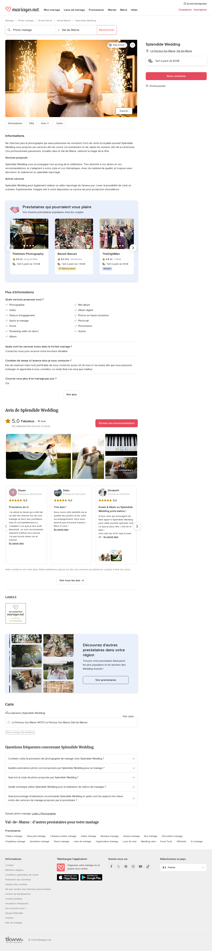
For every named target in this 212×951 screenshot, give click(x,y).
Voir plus (71, 394)
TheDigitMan (111, 254)
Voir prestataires (105, 680)
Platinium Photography (28, 254)
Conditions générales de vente (21, 874)
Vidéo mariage (88, 836)
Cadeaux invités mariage (63, 836)
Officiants (181, 841)
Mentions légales (14, 870)
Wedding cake (148, 841)
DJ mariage (197, 841)
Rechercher (106, 30)
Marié (123, 10)
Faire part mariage (36, 836)
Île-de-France (45, 20)
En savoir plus (16, 543)
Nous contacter (176, 76)
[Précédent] (10, 247)
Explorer (124, 110)
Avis (45, 123)
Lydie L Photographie (44, 813)
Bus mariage (150, 836)
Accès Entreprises (196, 3)
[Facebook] (111, 866)
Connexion (185, 9)
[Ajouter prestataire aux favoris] (132, 45)
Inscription (200, 9)
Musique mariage (110, 836)
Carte (59, 123)
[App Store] (68, 880)
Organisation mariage (107, 841)
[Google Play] (91, 880)
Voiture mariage (131, 836)
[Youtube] (140, 866)
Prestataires (96, 10)
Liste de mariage (82, 841)
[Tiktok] (148, 866)
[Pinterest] (126, 866)
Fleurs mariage (61, 841)
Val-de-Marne (64, 20)
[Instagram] (133, 866)
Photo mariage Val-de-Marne (20, 732)
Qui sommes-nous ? (15, 908)
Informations (15, 123)
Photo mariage (26, 20)
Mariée (112, 10)
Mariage (9, 20)
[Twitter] (119, 866)
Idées (134, 10)
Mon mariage (52, 10)
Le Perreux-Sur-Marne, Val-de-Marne (171, 51)
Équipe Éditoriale (14, 913)
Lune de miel (129, 841)
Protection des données (18, 879)
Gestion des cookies (16, 884)
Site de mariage (13, 922)
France (171, 867)
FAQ (31, 123)
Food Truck (166, 841)
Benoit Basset (67, 254)
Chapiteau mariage (15, 841)
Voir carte (128, 716)
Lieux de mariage (74, 10)
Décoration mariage (172, 836)
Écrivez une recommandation (116, 423)
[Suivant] (133, 247)
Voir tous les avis (69, 580)
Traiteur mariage (13, 836)
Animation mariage (39, 841)
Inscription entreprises (16, 903)
